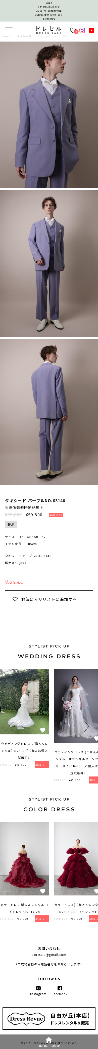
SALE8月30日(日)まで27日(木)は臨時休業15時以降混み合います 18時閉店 (49, 11)
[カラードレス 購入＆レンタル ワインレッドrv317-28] (24, 893)
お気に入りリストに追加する (49, 599)
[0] (73, 30)
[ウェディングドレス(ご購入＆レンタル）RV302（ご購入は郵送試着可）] (24, 732)
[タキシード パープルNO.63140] (49, 32)
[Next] (85, 726)
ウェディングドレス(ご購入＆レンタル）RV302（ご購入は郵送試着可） (24, 750)
